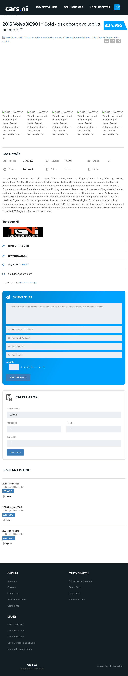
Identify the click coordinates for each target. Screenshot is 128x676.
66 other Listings (28, 282)
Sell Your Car (73, 7)
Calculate (15, 452)
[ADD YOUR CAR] (117, 7)
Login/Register (100, 7)
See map (25, 264)
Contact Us (118, 666)
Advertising (103, 666)
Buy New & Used (46, 7)
